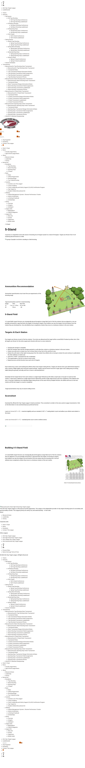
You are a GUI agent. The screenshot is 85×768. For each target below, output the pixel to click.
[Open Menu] (1, 134)
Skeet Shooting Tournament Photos (17, 89)
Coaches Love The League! (15, 184)
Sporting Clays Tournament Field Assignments (20, 110)
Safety (7, 201)
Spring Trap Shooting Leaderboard (20, 45)
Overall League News (11, 151)
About (4, 155)
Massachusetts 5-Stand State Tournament (17, 91)
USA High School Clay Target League (12, 537)
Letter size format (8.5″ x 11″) (13, 419)
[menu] (44, 39)
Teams (4, 12)
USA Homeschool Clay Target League (13, 541)
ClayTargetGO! (6, 140)
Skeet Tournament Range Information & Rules (20, 84)
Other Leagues (4, 533)
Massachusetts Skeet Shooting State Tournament (18, 78)
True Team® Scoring (13, 180)
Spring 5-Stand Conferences (18, 59)
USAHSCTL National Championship (14, 116)
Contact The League (8, 143)
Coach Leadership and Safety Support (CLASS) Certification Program (26, 187)
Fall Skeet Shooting (13, 23)
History (7, 160)
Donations (5, 141)
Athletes (7, 192)
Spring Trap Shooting (13, 41)
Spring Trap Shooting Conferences (20, 43)
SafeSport (10, 207)
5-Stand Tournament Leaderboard (17, 100)
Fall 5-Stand (11, 34)
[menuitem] (44, 13)
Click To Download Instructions (72, 482)
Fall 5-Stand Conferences (17, 36)
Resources (5, 162)
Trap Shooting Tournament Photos (17, 77)
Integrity (10, 205)
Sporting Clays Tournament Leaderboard (19, 112)
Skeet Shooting (12, 167)
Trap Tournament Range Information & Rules (20, 71)
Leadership (8, 159)
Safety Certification (13, 196)
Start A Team (6, 148)
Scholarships (11, 200)
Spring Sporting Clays (13, 52)
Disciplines (8, 164)
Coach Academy (12, 185)
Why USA (10, 216)
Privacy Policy (6, 550)
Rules (6, 173)
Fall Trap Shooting (13, 18)
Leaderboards (6, 9)
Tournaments (6, 64)
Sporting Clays (12, 169)
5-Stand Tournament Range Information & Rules (21, 96)
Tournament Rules (13, 70)
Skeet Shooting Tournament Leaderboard (19, 87)
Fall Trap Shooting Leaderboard (19, 21)
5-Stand (10, 171)
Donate (10, 217)
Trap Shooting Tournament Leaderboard (18, 75)
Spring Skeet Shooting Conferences (20, 48)
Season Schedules (10, 62)
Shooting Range (12, 178)
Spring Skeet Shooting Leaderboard (20, 50)
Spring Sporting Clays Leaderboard (20, 55)
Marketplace (11, 210)
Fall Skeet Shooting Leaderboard (19, 27)
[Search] (17, 131)
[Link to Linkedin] (44, 5)
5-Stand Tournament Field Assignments (18, 98)
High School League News (12, 153)
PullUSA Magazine (13, 212)
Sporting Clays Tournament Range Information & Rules (22, 109)
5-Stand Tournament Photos (15, 102)
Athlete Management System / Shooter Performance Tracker (24, 194)
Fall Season (8, 16)
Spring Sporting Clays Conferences (20, 53)
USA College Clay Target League (11, 539)
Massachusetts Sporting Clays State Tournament (18, 103)
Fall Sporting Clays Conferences (19, 30)
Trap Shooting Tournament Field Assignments (20, 73)
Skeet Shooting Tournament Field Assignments (20, 86)
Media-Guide (11, 221)
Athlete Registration (13, 176)
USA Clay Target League (9, 8)
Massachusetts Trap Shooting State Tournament (18, 66)
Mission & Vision (9, 157)
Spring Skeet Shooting (14, 46)
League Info (8, 214)
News (4, 150)
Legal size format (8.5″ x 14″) (12, 411)
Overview (10, 203)
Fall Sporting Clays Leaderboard (19, 32)
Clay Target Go (12, 189)
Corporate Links (4, 521)
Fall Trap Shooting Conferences (19, 20)
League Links (8, 208)
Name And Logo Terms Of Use (11, 552)
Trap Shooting (11, 166)
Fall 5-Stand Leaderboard (17, 37)
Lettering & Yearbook (13, 198)
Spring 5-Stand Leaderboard (18, 61)
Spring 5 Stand (12, 57)
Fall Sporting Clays (13, 29)
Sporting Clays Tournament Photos (17, 114)
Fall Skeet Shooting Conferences (19, 25)
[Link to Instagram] (44, 2)
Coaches (7, 182)
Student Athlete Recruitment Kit (16, 191)
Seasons (5, 14)
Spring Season (9, 39)
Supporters (11, 219)
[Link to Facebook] (44, 3)
